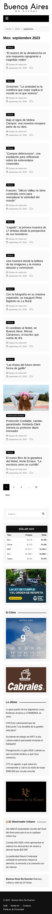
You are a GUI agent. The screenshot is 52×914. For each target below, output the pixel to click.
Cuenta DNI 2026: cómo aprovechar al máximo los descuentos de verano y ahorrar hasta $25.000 (25, 846)
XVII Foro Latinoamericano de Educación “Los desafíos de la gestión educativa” (24, 726)
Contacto (27, 906)
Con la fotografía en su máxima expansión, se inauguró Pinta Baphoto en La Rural (25, 298)
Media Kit (15, 906)
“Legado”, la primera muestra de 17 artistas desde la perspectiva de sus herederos (26, 231)
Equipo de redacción (18, 64)
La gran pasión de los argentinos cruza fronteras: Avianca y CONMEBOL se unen (25, 713)
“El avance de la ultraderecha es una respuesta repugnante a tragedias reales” (26, 56)
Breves (10, 47)
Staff (5, 906)
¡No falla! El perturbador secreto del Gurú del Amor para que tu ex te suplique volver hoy (26, 832)
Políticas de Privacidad (13, 909)
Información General (15, 415)
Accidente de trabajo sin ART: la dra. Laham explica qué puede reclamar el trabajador (24, 740)
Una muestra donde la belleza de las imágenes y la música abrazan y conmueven (24, 264)
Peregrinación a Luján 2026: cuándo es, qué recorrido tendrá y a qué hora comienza (25, 754)
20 (36, 487)
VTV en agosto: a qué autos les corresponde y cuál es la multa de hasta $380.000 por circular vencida (25, 767)
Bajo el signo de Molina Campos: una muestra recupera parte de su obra (25, 123)
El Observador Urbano (22, 821)
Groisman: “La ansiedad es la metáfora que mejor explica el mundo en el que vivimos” (24, 90)
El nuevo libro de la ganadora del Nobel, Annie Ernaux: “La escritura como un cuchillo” (24, 461)
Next (7, 495)
